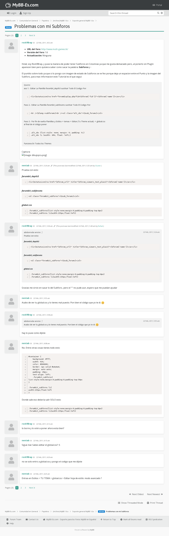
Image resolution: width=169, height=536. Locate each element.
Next (31, 35)
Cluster (98, 165)
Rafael (100, 226)
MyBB (92, 530)
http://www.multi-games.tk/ (54, 49)
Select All (155, 96)
